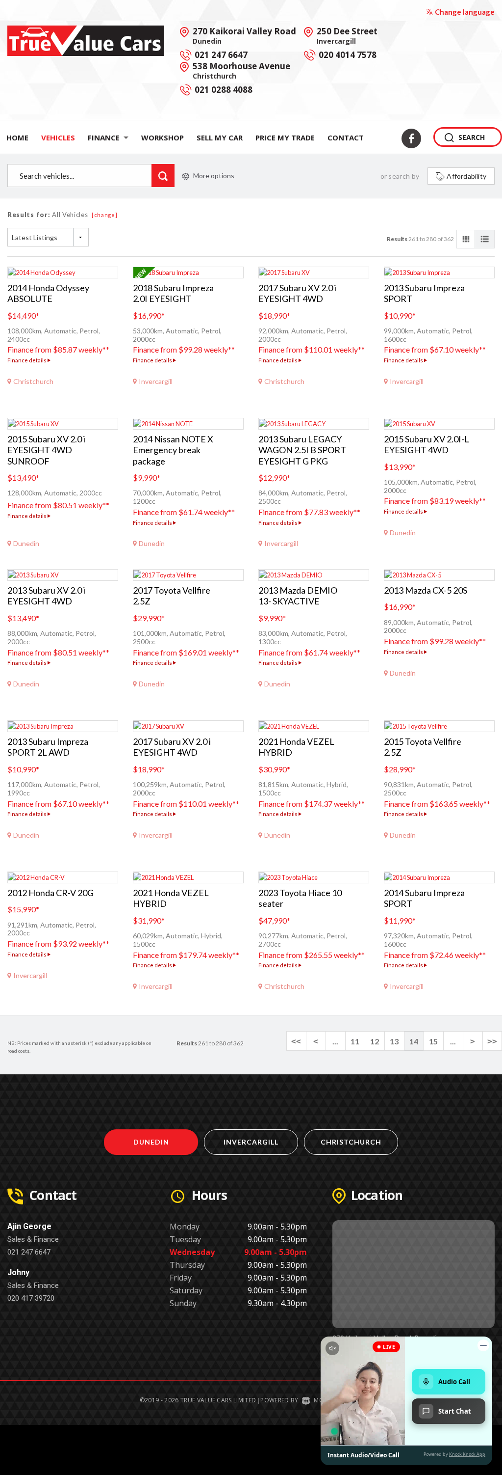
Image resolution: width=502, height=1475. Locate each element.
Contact (345, 137)
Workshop (162, 137)
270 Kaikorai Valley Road (244, 35)
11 (355, 1041)
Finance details (27, 360)
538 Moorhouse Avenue (241, 70)
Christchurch (351, 1142)
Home (17, 137)
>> (492, 1041)
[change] (105, 215)
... (335, 1041)
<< (296, 1041)
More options (213, 175)
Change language (465, 11)
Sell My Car (220, 137)
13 (394, 1041)
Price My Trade (285, 137)
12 (374, 1041)
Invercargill (251, 1142)
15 (433, 1041)
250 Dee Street (347, 35)
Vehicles (58, 137)
